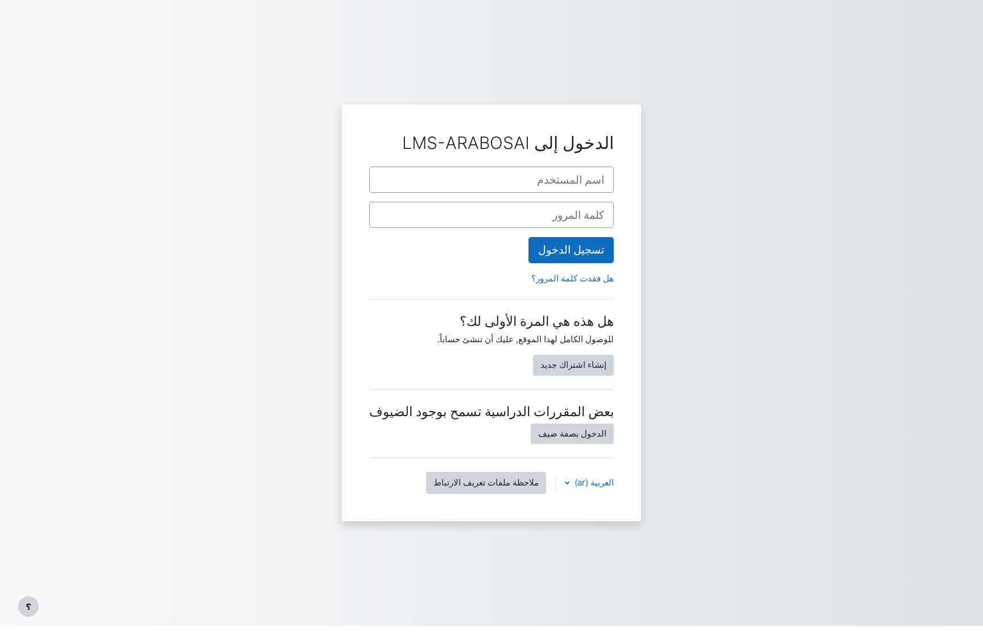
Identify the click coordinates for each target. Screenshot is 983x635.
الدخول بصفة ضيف (572, 433)
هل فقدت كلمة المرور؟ (572, 278)
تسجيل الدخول (571, 249)
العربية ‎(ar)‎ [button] (593, 482)
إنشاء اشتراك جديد (573, 364)
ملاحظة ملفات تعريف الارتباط (486, 482)
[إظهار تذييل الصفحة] (28, 606)
